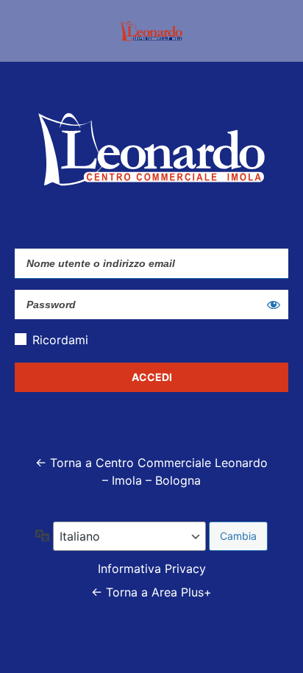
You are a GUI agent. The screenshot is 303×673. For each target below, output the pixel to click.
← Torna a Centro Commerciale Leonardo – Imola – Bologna (151, 471)
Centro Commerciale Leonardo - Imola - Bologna (151, 31)
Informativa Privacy (152, 568)
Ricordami (60, 339)
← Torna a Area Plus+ (151, 592)
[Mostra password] (273, 304)
